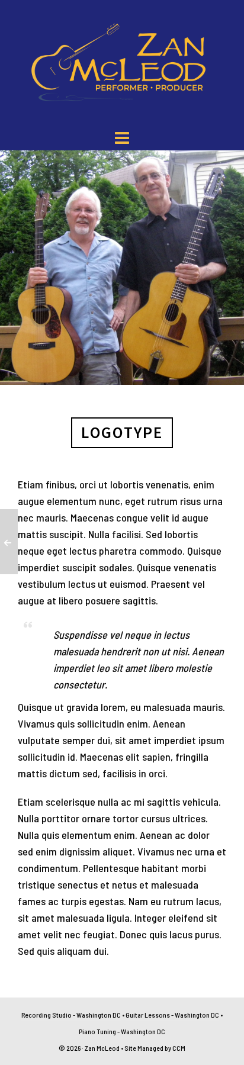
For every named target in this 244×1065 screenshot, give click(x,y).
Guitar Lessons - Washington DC (172, 1015)
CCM (178, 1048)
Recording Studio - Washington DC (71, 1015)
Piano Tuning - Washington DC (122, 1031)
